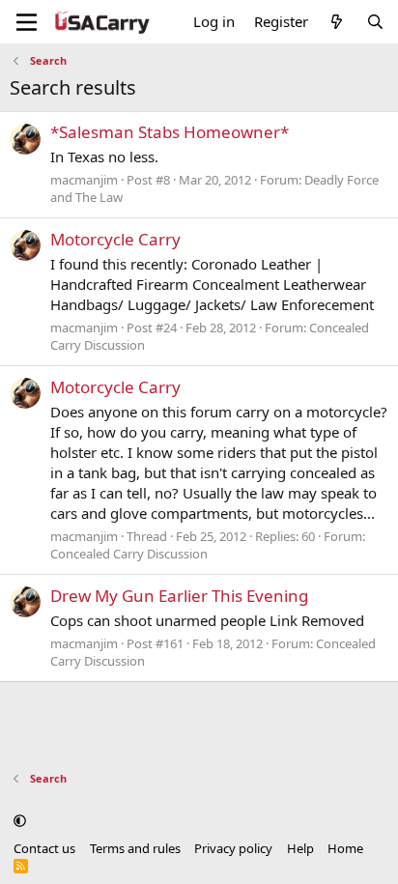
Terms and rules (135, 848)
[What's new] (336, 22)
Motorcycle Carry (115, 239)
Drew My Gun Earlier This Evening (179, 596)
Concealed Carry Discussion (129, 553)
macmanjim (84, 179)
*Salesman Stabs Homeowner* (169, 132)
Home (345, 848)
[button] (20, 820)
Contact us (44, 848)
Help (300, 848)
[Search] (375, 22)
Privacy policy (233, 848)
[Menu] (26, 22)
